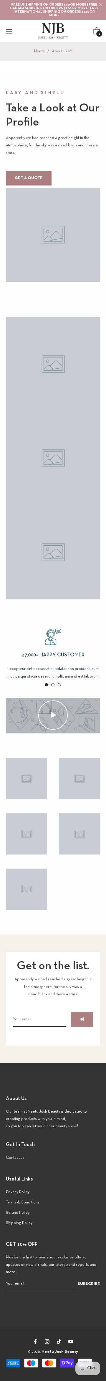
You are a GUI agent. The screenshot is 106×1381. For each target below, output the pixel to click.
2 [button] (52, 684)
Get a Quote (29, 178)
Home (39, 51)
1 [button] (46, 684)
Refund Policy (17, 1213)
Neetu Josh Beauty (60, 1352)
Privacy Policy (17, 1192)
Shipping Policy (19, 1223)
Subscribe (89, 1284)
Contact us (15, 1158)
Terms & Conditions (22, 1202)
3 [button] (59, 684)
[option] (53, 654)
